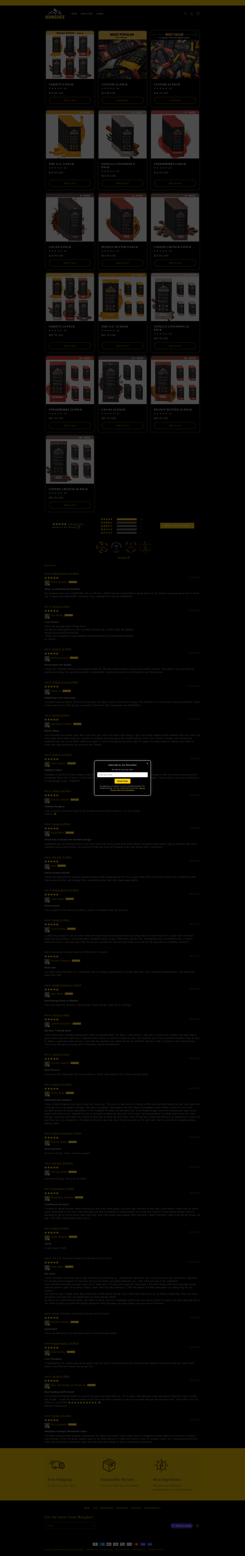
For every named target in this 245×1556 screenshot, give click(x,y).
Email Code (122, 781)
